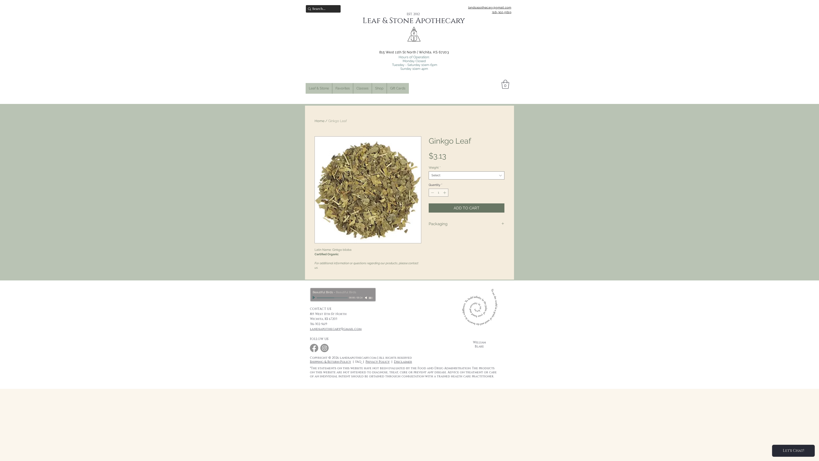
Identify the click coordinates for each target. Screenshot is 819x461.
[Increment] (445, 192)
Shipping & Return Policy (330, 362)
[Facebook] (314, 348)
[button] (342, 88)
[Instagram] (324, 348)
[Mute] (366, 298)
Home (319, 121)
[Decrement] (432, 192)
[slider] (371, 298)
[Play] (314, 297)
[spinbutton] (438, 192)
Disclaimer (403, 362)
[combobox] (466, 175)
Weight (435, 167)
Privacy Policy (378, 362)
